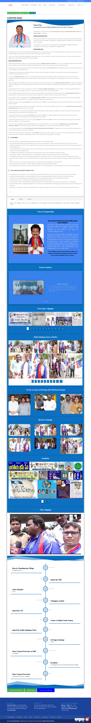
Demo (39, 5)
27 (59, 550)
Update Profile (25, 13)
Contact (79, 5)
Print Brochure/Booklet (13, 13)
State (44, 5)
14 (43, 550)
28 (60, 550)
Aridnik (14, 706)
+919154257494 (65, 710)
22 (53, 550)
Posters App (34, 5)
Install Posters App (80, 1)
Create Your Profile (71, 1)
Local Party (71, 5)
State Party (52, 5)
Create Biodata (25, 5)
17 (47, 550)
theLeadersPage (15, 721)
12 (41, 550)
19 (49, 550)
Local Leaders (61, 5)
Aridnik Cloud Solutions (48, 721)
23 (54, 550)
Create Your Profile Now (45, 690)
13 (42, 550)
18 (48, 550)
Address (13, 199)
